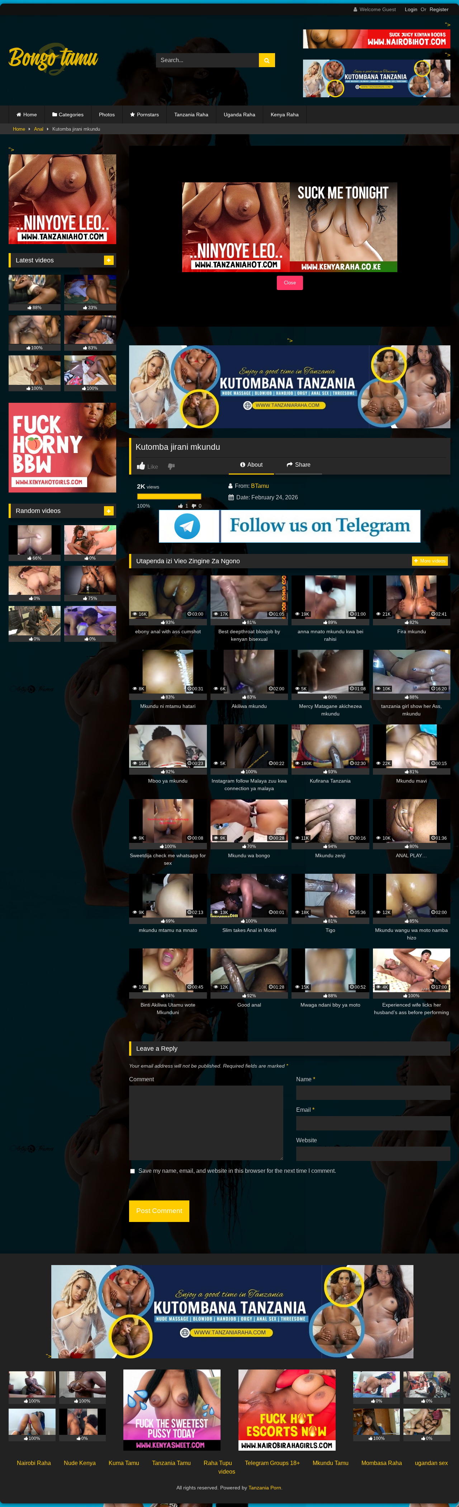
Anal (38, 129)
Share (302, 465)
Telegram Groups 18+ (272, 1463)
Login (411, 9)
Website (306, 1140)
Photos (107, 114)
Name (305, 1079)
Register (439, 9)
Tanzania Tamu (171, 1463)
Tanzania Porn (265, 1487)
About (254, 465)
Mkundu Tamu (331, 1463)
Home (30, 114)
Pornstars (148, 114)
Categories (71, 114)
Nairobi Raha (34, 1463)
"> (48, 1356)
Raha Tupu (218, 1463)
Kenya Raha (285, 114)
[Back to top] (437, 1486)
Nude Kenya (80, 1463)
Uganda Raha (239, 114)
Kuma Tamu (124, 1463)
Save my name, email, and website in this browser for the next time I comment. (237, 1171)
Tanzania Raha (191, 114)
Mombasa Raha (381, 1463)
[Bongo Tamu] (53, 60)
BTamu (260, 486)
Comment (141, 1079)
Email (305, 1110)
